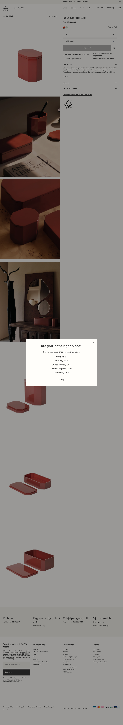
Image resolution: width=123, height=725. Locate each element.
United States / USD (61, 365)
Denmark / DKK (61, 373)
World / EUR (61, 357)
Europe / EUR (61, 361)
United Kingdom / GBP (61, 369)
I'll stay (62, 380)
